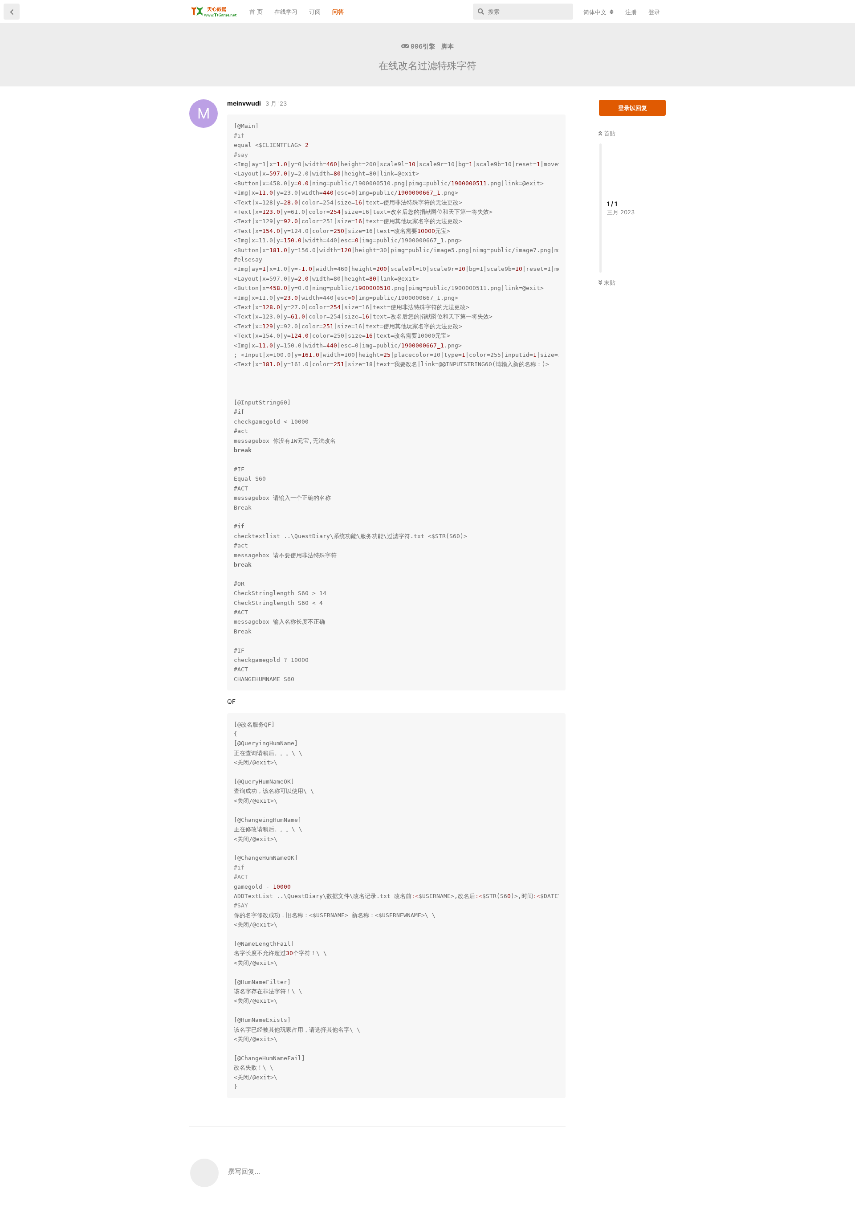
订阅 (315, 11)
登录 (654, 12)
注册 (631, 12)
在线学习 (285, 11)
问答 (338, 11)
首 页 (256, 11)
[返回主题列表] (12, 12)
